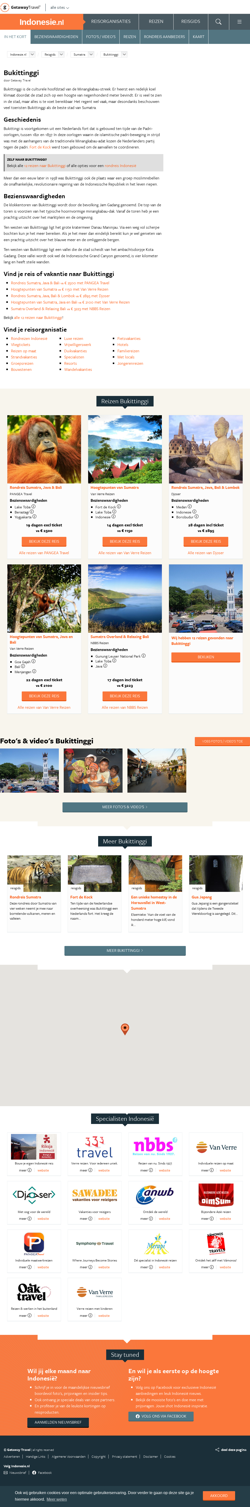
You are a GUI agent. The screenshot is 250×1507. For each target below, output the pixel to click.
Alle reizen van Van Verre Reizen (124, 552)
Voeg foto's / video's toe (222, 741)
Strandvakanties (24, 357)
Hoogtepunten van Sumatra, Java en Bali (41, 639)
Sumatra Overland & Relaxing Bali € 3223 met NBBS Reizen (60, 309)
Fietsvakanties (129, 338)
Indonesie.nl (18, 54)
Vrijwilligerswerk (77, 344)
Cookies (170, 1456)
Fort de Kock (40, 147)
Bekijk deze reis (44, 541)
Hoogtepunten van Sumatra (115, 487)
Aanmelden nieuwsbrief (58, 1422)
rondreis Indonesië (120, 165)
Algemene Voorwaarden (68, 1456)
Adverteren (12, 1456)
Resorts (70, 363)
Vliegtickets (20, 344)
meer (23, 1170)
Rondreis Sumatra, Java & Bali (36, 487)
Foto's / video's (100, 36)
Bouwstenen (21, 369)
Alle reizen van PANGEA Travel (44, 552)
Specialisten (74, 357)
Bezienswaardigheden (56, 36)
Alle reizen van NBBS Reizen (125, 707)
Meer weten (57, 1499)
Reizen (130, 36)
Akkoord (219, 1495)
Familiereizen (128, 351)
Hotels (122, 344)
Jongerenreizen (130, 363)
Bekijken (206, 657)
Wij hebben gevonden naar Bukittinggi (202, 640)
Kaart (198, 36)
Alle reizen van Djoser (206, 552)
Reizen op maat (23, 351)
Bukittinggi (111, 54)
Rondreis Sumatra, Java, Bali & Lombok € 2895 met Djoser (60, 296)
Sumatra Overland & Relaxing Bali (120, 637)
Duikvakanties (75, 351)
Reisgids (50, 54)
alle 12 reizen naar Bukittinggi (38, 317)
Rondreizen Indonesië (29, 338)
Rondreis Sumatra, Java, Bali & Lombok (205, 487)
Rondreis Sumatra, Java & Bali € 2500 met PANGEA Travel (60, 283)
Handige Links (35, 1456)
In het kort (15, 36)
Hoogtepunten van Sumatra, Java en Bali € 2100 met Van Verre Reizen (70, 302)
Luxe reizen (73, 338)
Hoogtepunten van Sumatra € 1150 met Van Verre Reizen (59, 289)
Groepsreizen (22, 363)
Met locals (126, 357)
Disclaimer (150, 1456)
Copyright (99, 1456)
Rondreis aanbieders (164, 36)
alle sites (58, 7)
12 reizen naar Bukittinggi (45, 165)
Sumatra (79, 54)
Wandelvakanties (78, 369)
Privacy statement (124, 1456)
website (43, 1170)
